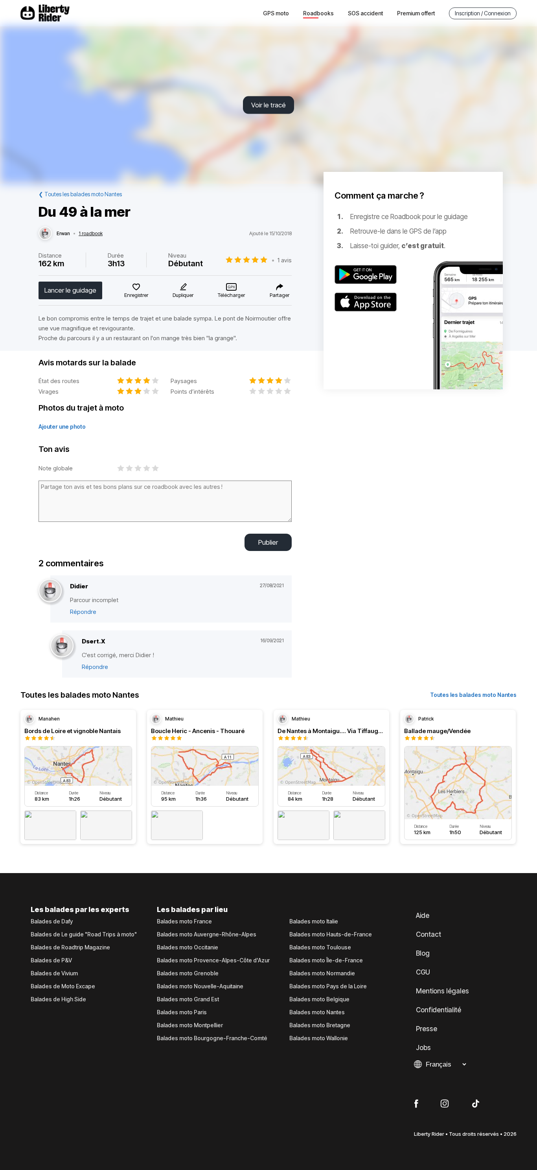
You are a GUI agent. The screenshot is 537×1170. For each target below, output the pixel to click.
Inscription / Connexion (483, 13)
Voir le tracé (268, 105)
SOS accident (365, 13)
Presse (426, 1029)
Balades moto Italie (313, 921)
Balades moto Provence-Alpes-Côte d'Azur (213, 960)
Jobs (423, 1048)
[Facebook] (416, 1104)
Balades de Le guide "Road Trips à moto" (84, 934)
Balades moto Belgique (319, 999)
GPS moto (276, 13)
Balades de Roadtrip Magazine (70, 947)
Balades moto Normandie (322, 973)
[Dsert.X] (62, 646)
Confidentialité (438, 1010)
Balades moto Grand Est (188, 999)
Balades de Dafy (52, 921)
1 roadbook (91, 233)
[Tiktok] (475, 1104)
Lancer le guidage (70, 290)
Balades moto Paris (182, 1012)
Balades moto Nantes (317, 1012)
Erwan (63, 233)
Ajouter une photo (62, 426)
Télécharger (231, 295)
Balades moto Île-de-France (326, 960)
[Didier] (50, 591)
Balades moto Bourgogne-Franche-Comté (212, 1038)
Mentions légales (442, 991)
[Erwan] (45, 234)
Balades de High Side (58, 999)
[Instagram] (444, 1104)
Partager (279, 295)
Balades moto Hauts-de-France (330, 934)
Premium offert (416, 13)
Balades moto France (184, 921)
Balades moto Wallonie (318, 1038)
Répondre (83, 612)
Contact (428, 934)
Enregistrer (136, 295)
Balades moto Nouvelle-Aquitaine (200, 986)
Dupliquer (183, 295)
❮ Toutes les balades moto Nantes (80, 194)
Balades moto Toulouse (320, 947)
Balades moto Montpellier (190, 1025)
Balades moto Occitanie (187, 947)
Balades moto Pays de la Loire (328, 986)
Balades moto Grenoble (188, 973)
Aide (422, 915)
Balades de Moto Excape (63, 986)
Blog (423, 953)
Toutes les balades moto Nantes (473, 694)
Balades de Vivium (54, 973)
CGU (423, 972)
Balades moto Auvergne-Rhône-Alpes (206, 934)
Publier (268, 542)
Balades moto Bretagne (319, 1025)
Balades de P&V (51, 960)
